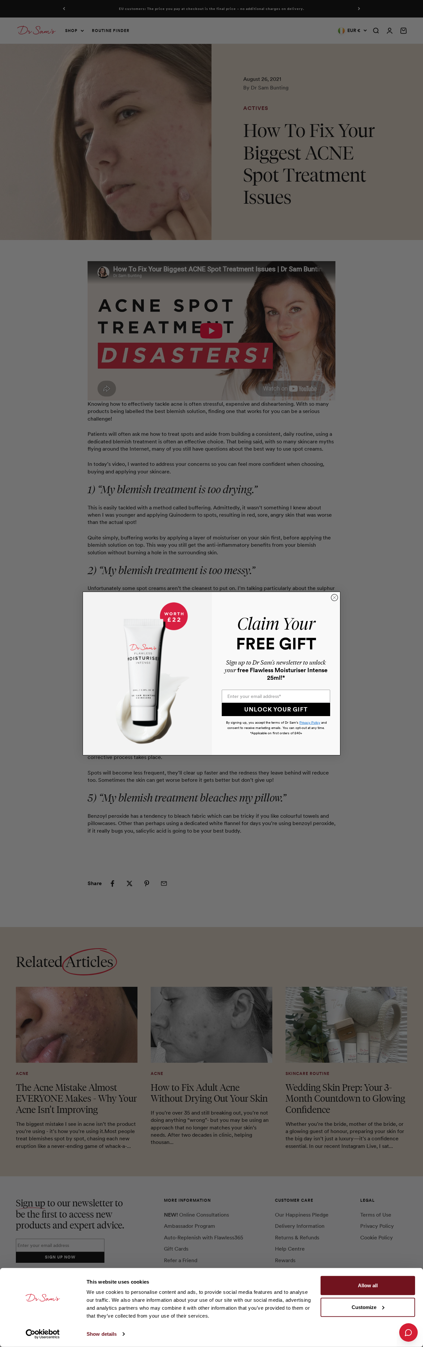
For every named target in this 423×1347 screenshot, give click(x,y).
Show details (102, 1334)
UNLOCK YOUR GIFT (276, 709)
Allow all (368, 1285)
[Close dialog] (334, 597)
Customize (364, 1307)
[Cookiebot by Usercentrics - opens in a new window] (43, 1334)
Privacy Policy (309, 722)
